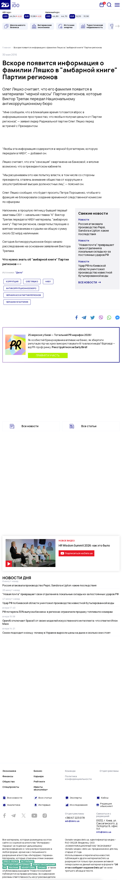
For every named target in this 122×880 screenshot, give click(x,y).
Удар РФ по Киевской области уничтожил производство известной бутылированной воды (95, 271)
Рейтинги (39, 781)
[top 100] (15, 5)
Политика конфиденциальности (78, 778)
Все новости (87, 282)
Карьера (39, 776)
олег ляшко (32, 281)
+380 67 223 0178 (75, 818)
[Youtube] (34, 815)
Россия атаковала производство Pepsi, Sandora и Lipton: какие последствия (93, 229)
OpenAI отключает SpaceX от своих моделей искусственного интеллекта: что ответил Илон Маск (60, 622)
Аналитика (13, 805)
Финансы (7, 776)
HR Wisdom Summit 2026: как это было (84, 545)
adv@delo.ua (72, 821)
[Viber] (101, 317)
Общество (8, 781)
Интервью (44, 805)
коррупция (12, 281)
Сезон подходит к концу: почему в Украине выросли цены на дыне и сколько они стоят (56, 632)
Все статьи (88, 426)
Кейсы (104, 798)
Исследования (79, 805)
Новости (83, 219)
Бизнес (38, 771)
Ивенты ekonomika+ (41, 788)
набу (48, 281)
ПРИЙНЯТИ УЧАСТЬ (48, 355)
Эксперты (76, 798)
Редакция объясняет (106, 805)
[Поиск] (109, 4)
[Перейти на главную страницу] (5, 5)
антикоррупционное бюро (21, 288)
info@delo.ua (103, 832)
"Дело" (19, 272)
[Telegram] (84, 317)
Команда (70, 771)
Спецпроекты (10, 787)
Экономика (9, 771)
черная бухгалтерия (17, 302)
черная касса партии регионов (23, 295)
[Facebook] (76, 317)
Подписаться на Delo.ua (78, 553)
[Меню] (117, 4)
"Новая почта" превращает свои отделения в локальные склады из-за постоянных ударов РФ (96, 250)
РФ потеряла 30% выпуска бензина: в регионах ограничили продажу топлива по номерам (57, 611)
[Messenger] (117, 317)
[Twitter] (92, 317)
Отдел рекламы (109, 771)
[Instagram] (44, 815)
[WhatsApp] (109, 317)
